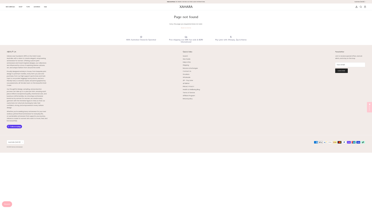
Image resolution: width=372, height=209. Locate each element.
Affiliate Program (189, 96)
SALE (45, 7)
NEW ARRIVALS (10, 7)
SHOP (20, 7)
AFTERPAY (186, 83)
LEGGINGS (37, 7)
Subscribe (341, 71)
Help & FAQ (187, 62)
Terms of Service (189, 93)
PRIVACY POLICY (188, 86)
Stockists (186, 74)
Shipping (186, 65)
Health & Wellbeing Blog (191, 89)
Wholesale (186, 77)
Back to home (186, 28)
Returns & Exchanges (190, 68)
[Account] (356, 7)
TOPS (28, 7)
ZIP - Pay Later (188, 80)
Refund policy (187, 99)
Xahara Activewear (17, 147)
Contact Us (187, 71)
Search (185, 56)
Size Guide (186, 59)
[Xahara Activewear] (186, 6)
